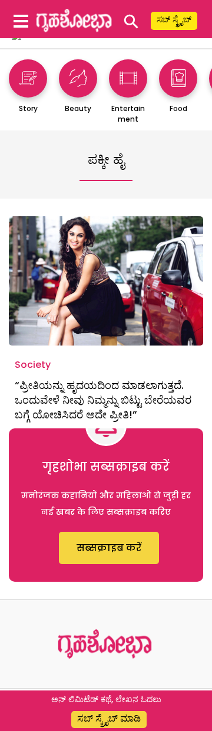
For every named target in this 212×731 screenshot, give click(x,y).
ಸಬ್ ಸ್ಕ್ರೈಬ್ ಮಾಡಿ (109, 718)
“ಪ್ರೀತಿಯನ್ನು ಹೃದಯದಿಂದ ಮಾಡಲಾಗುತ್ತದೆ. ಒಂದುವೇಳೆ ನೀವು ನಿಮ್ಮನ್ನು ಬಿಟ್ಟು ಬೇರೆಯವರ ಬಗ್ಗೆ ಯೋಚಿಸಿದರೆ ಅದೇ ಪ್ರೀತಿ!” (103, 400)
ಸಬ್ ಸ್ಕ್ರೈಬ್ (174, 19)
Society (33, 364)
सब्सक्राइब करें (109, 548)
